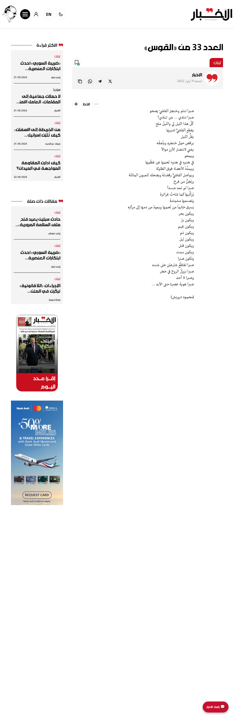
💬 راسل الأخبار (215, 707)
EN (49, 14)
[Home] (211, 14)
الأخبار (197, 75)
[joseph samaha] (9, 14)
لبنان (217, 63)
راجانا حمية (54, 299)
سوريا (56, 89)
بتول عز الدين (52, 143)
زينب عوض (54, 233)
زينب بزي (55, 77)
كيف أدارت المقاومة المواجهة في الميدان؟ (38, 165)
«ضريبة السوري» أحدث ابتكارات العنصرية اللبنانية (40, 65)
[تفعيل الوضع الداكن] (61, 14)
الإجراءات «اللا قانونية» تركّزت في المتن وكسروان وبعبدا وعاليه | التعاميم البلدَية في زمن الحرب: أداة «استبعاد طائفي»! (37, 288)
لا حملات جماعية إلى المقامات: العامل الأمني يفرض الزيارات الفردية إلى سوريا (37, 99)
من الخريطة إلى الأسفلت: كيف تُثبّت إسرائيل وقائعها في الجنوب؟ (37, 132)
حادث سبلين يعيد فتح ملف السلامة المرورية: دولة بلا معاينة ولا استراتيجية (39, 221)
